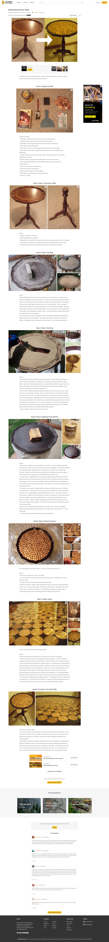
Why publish (70, 921)
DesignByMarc (38, 850)
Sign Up (104, 2)
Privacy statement (42, 939)
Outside (54, 925)
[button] (79, 15)
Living (53, 923)
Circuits (45, 921)
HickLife (37, 866)
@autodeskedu (88, 924)
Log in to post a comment (54, 912)
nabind (11, 12)
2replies (34, 879)
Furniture (23, 12)
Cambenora (37, 899)
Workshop (17, 12)
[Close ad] (101, 86)
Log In (98, 2)
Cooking (54, 921)
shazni (36, 885)
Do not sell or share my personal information (67, 939)
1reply (34, 861)
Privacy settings (51, 939)
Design (45, 925)
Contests (25, 2)
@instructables (88, 921)
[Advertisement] (92, 104)
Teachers (32, 2)
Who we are (69, 930)
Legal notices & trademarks (85, 939)
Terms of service (33, 939)
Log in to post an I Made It (54, 782)
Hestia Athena (38, 837)
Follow (29, 69)
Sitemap (69, 927)
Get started (69, 923)
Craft (45, 927)
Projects (19, 2)
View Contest (74, 757)
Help (68, 925)
